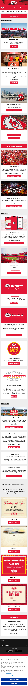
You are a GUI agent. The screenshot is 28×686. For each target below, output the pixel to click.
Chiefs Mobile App (8, 243)
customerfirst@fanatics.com (9, 299)
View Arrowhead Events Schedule (14, 206)
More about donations (14, 447)
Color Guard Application (14, 137)
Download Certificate (14, 522)
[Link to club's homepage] (2, 7)
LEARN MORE (14, 396)
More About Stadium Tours (14, 272)
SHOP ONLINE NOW (14, 302)
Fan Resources (14, 82)
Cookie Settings (14, 675)
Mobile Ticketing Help (19, 243)
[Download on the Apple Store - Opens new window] (9, 651)
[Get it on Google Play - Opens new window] (18, 651)
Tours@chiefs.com (15, 270)
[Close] (26, 657)
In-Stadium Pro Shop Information (14, 334)
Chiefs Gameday (14, 46)
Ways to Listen (18, 110)
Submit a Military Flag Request (14, 475)
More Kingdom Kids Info (14, 363)
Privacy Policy (9, 673)
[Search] (23, 8)
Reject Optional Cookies (14, 679)
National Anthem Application (14, 135)
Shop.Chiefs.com (15, 296)
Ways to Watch (10, 110)
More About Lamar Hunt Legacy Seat (14, 427)
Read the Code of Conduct (14, 176)
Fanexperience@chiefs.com (15, 631)
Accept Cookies (14, 683)
